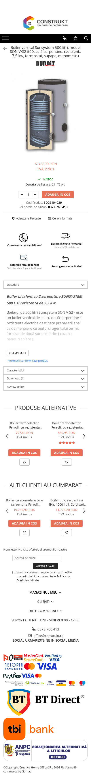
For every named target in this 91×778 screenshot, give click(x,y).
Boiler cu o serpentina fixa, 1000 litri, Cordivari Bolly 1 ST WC (66, 502)
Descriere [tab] (13, 285)
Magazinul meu (43, 592)
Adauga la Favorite (28, 218)
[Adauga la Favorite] (24, 462)
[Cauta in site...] (86, 38)
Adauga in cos (57, 194)
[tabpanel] (45, 114)
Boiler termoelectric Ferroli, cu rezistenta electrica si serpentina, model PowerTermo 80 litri (24, 425)
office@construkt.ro (48, 635)
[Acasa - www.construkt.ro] (45, 23)
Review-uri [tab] (16, 387)
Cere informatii (61, 218)
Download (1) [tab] (15, 378)
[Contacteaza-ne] (65, 38)
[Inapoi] (3, 49)
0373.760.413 (48, 629)
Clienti (44, 601)
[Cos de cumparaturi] (75, 38)
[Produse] (6, 39)
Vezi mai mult (17, 353)
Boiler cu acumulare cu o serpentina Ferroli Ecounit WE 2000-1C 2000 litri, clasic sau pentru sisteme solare (24, 502)
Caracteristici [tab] (15, 370)
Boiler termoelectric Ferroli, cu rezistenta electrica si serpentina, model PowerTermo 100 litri (66, 425)
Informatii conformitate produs (27, 361)
